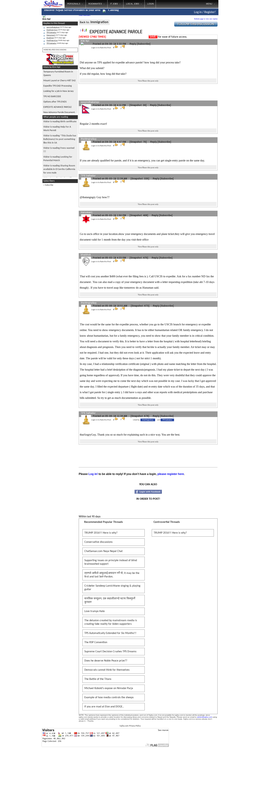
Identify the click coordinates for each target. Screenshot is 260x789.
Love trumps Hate (94, 611)
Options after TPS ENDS (55, 102)
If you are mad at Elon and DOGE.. (104, 706)
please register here (170, 473)
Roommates (95, 4)
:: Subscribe (48, 185)
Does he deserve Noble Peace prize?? (105, 660)
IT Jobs (114, 4)
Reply (133, 44)
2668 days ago (58, 41)
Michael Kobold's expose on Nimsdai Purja (108, 688)
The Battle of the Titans (97, 679)
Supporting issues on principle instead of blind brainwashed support (110, 562)
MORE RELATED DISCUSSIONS (55, 50)
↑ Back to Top (243, 782)
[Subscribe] (144, 44)
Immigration (99, 22)
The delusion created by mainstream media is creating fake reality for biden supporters (110, 622)
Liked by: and (152, 420)
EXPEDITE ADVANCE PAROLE (57, 107)
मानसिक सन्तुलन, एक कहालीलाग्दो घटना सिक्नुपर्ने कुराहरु (109, 600)
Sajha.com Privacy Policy (130, 726)
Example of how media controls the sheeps (109, 697)
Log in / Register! (205, 12)
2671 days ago (57, 33)
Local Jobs (132, 4)
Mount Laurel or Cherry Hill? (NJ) (59, 80)
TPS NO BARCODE (52, 96)
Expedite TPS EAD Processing (57, 86)
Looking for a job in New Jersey (58, 91)
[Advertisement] (60, 241)
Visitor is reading (59, 121)
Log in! (93, 473)
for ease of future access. (168, 37)
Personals (73, 4)
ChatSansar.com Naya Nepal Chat (103, 551)
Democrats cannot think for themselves (106, 670)
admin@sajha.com (204, 717)
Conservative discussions (98, 542)
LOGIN (150, 4)
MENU (209, 4)
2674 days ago (59, 27)
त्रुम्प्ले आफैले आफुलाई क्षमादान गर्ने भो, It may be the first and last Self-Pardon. (111, 575)
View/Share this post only (148, 81)
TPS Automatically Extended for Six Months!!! (110, 633)
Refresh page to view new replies (206, 19)
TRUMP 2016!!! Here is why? (100, 532)
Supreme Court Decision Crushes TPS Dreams (110, 651)
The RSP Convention (95, 642)
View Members (84, 15)
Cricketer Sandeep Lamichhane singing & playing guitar (112, 587)
